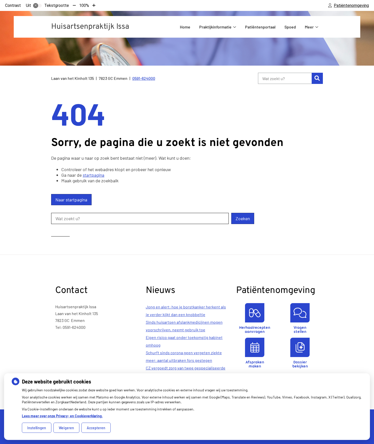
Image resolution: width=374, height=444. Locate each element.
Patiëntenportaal (260, 26)
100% (84, 5)
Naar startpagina (71, 199)
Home (185, 26)
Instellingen (36, 428)
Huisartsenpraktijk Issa (90, 27)
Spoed (290, 26)
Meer (309, 26)
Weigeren (66, 428)
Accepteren (96, 428)
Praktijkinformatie (215, 26)
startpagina (93, 175)
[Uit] (37, 5)
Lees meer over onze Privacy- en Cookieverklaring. (62, 416)
